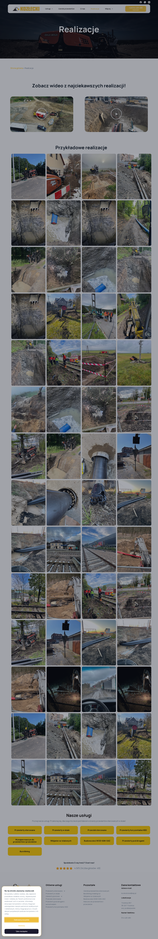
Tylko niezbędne (21, 931)
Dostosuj (21, 926)
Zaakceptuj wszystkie (21, 920)
